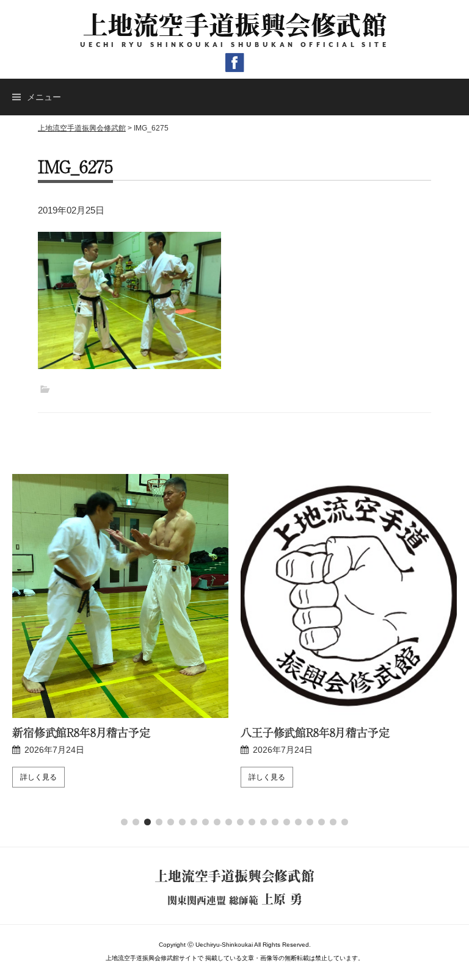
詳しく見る (38, 777)
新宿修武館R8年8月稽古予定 (81, 732)
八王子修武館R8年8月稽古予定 (315, 732)
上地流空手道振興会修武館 (234, 24)
